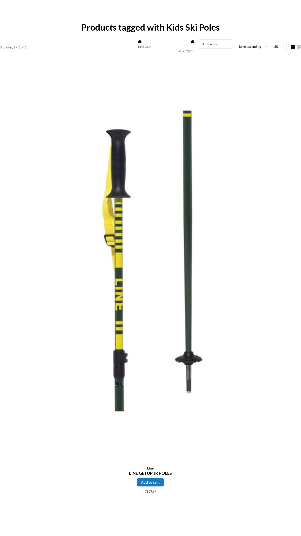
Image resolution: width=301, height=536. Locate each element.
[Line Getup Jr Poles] (150, 261)
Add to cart (150, 482)
